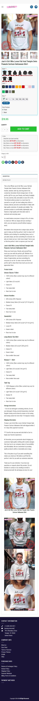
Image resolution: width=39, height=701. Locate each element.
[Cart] (36, 6)
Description (6, 176)
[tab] (19, 176)
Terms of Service (6, 650)
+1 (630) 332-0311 (10, 626)
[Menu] (2, 7)
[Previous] (4, 32)
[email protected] (9, 470)
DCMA (3, 654)
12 (4, 157)
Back (5, 112)
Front (5, 110)
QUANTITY (4, 125)
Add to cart (23, 129)
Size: (4, 96)
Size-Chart (4, 647)
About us (3, 645)
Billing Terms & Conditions (8, 676)
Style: (4, 69)
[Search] (31, 6)
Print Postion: (6, 107)
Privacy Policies (6, 652)
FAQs (2, 657)
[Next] (34, 32)
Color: (4, 83)
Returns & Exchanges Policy (9, 666)
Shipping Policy (5, 671)
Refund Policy (7, 180)
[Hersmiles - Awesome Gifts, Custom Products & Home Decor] (17, 7)
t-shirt (7, 153)
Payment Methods (6, 673)
